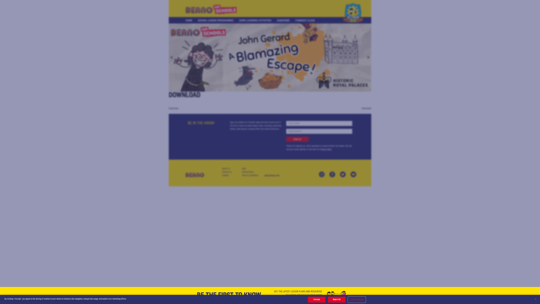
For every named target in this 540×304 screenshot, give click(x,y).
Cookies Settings (357, 299)
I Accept (316, 299)
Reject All (337, 299)
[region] (270, 299)
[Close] (535, 299)
